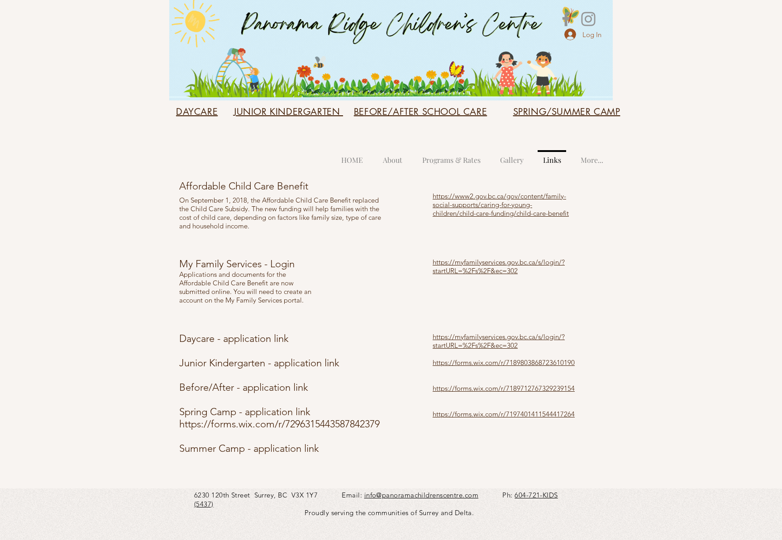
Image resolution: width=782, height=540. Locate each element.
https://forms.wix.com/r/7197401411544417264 (504, 414)
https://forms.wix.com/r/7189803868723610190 (504, 362)
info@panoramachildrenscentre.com (421, 495)
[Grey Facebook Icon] (566, 18)
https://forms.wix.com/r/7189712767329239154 (504, 388)
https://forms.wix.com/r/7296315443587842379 (279, 424)
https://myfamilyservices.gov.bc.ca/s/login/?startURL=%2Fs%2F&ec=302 (499, 266)
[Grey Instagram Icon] (588, 18)
